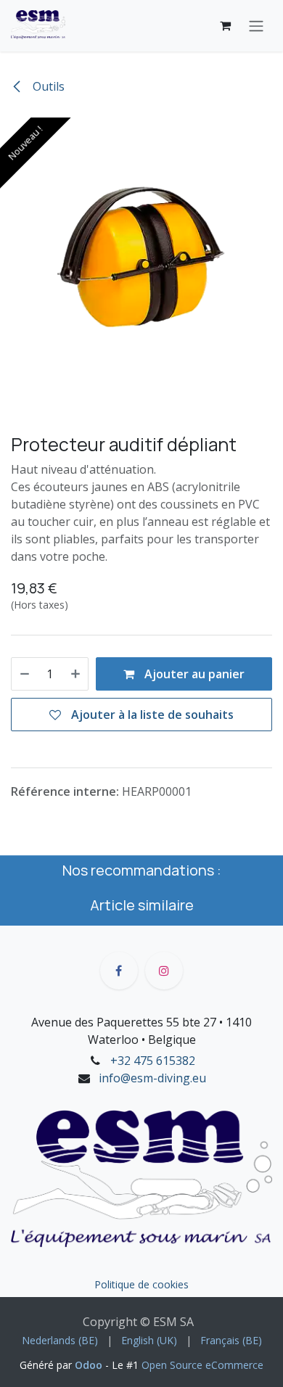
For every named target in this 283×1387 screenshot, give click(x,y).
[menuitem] (60, 1340)
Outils (47, 86)
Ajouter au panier (193, 674)
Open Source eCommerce (202, 1365)
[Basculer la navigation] (256, 26)
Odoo (90, 1365)
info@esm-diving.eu (152, 1078)
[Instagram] (164, 970)
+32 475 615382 (152, 1061)
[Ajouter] (75, 674)
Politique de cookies (141, 1284)
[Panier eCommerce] (225, 25)
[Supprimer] (25, 674)
